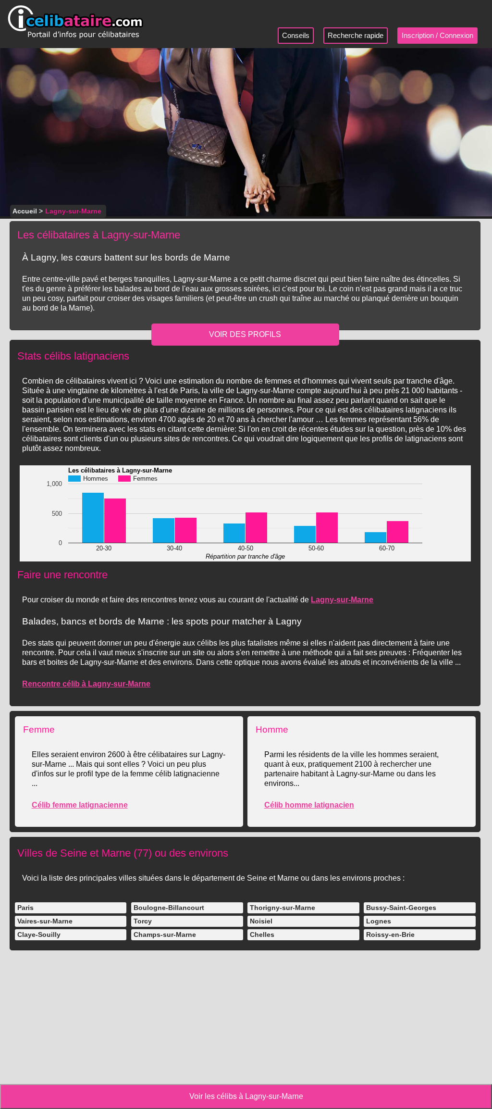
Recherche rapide (355, 35)
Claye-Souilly (39, 934)
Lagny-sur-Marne (342, 600)
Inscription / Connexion (437, 35)
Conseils (295, 35)
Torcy (143, 921)
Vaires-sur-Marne (45, 921)
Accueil (24, 211)
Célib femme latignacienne (80, 805)
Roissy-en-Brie (390, 934)
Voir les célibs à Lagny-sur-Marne (246, 1096)
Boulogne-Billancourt (169, 907)
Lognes (378, 921)
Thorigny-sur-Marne (282, 907)
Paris (25, 907)
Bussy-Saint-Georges (401, 907)
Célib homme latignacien (309, 805)
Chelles (262, 934)
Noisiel (261, 921)
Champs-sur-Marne (165, 934)
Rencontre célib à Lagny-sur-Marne (86, 684)
